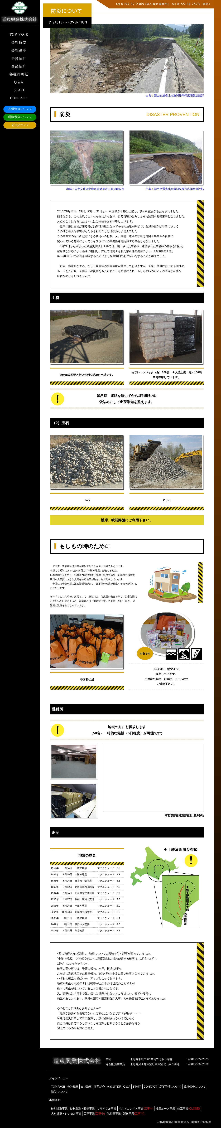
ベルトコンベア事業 (136, 1108)
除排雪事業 (114, 1113)
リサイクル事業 (106, 1108)
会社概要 (72, 1086)
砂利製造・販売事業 (82, 1108)
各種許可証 (114, 1086)
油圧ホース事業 (165, 1108)
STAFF (137, 1086)
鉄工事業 (188, 1108)
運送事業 (133, 1113)
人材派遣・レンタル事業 (66, 1113)
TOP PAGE (58, 1086)
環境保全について (195, 1086)
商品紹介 (99, 1086)
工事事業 (94, 1113)
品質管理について (170, 1086)
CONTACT (150, 1086)
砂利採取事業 (59, 1108)
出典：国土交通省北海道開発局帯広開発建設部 (175, 95)
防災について (59, 1091)
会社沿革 (86, 1086)
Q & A (126, 1086)
